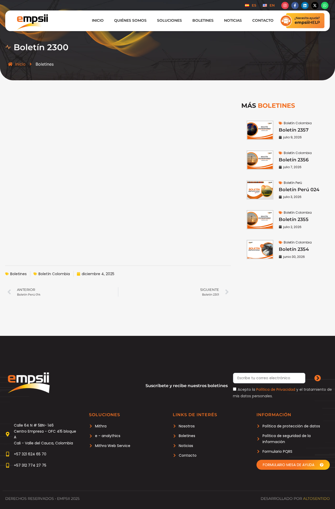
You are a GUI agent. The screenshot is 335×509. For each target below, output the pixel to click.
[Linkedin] (305, 5)
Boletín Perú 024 (299, 190)
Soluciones (169, 20)
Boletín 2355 (294, 219)
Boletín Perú (293, 182)
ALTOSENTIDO (316, 498)
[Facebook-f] (295, 5)
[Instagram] (285, 5)
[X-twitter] (315, 5)
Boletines (203, 20)
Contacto (262, 20)
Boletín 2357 (294, 130)
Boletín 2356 (294, 160)
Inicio (98, 20)
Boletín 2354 (294, 249)
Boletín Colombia (54, 273)
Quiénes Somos (130, 20)
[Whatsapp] (324, 5)
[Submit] (317, 378)
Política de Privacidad (275, 389)
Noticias (233, 20)
